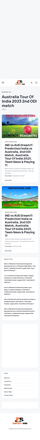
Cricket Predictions (11, 142)
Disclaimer (7, 385)
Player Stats (8, 392)
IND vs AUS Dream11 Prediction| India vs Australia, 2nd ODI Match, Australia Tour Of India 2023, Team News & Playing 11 (20, 155)
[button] (3, 82)
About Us (7, 378)
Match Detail (8, 388)
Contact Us (7, 381)
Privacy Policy (8, 395)
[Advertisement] (20, 19)
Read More (8, 180)
